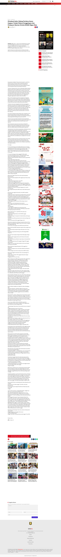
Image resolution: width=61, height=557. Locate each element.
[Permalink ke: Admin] (9, 27)
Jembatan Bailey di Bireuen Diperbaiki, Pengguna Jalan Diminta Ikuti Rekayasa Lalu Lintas (32, 480)
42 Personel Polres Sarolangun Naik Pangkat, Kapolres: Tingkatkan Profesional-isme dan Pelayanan (22, 480)
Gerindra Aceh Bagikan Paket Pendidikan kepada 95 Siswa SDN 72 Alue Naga (32, 450)
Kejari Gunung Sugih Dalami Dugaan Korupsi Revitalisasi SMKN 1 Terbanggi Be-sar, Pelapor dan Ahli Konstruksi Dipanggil (32, 470)
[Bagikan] (37, 27)
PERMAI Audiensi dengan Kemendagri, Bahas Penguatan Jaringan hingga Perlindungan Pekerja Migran (46, 56)
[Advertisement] (57, 18)
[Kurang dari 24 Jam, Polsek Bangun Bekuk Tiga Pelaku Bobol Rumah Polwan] (49, 43)
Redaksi (30, 534)
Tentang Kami (30, 536)
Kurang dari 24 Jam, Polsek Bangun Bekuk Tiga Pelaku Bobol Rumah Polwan (49, 47)
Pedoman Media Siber (30, 538)
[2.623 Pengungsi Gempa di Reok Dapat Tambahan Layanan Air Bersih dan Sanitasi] (23, 446)
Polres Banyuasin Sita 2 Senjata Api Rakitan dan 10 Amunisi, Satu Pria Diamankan (42, 39)
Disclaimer (30, 540)
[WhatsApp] (37, 439)
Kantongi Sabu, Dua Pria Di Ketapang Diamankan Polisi (49, 39)
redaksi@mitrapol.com (31, 532)
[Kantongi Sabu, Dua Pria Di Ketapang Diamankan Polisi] (49, 35)
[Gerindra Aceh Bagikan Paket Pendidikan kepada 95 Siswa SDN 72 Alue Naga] (33, 446)
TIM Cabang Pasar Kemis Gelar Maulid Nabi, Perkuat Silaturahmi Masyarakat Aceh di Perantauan (47, 67)
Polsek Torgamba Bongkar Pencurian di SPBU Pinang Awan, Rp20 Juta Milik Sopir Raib (42, 47)
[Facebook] (32, 439)
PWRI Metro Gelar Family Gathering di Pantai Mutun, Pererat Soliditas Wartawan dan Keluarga (47, 53)
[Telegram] (35, 439)
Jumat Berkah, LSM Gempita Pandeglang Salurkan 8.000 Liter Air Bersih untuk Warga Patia (12, 450)
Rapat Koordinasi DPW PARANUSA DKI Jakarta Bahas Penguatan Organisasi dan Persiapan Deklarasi (22, 460)
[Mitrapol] (12, 1)
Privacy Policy (31, 543)
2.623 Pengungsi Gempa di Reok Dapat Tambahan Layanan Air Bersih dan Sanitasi (22, 450)
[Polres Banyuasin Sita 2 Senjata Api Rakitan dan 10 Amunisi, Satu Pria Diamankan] (42, 35)
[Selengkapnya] (52, 32)
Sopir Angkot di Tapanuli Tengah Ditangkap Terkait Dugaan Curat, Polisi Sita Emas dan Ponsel (12, 460)
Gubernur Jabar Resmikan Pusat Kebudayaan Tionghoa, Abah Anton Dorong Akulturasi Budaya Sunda (47, 63)
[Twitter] (33, 439)
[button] (50, 1)
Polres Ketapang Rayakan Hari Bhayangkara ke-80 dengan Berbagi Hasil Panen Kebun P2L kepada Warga (33, 460)
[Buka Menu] (52, 1)
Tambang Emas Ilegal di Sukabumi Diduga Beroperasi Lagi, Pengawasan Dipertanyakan (47, 60)
